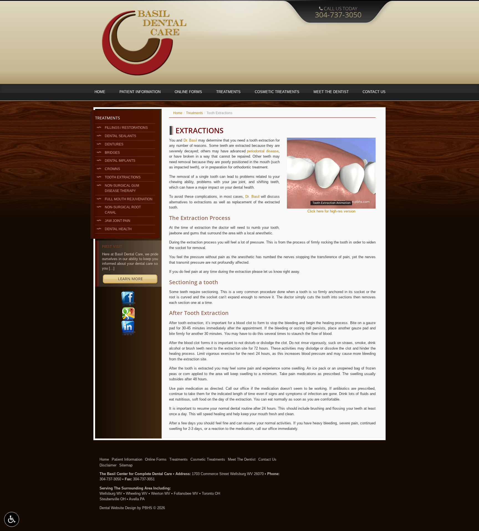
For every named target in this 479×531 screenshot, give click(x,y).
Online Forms (188, 92)
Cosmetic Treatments (277, 92)
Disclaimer (108, 465)
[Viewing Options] (11, 519)
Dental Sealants (120, 136)
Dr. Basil (190, 140)
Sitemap (126, 465)
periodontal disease (263, 151)
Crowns (112, 169)
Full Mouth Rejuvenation (128, 199)
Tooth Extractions (123, 177)
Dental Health (118, 229)
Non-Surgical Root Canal (123, 209)
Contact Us (374, 92)
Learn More (137, 279)
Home (100, 92)
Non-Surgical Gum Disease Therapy (122, 188)
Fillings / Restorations (126, 127)
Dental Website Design (118, 508)
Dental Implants (120, 160)
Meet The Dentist (331, 92)
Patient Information (139, 92)
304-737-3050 (110, 479)
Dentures (114, 144)
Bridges (112, 152)
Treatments (228, 92)
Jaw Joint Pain (117, 220)
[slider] (331, 204)
